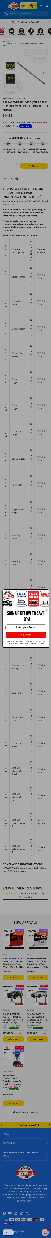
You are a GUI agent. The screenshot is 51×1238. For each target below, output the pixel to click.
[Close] (46, 610)
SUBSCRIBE (26, 635)
